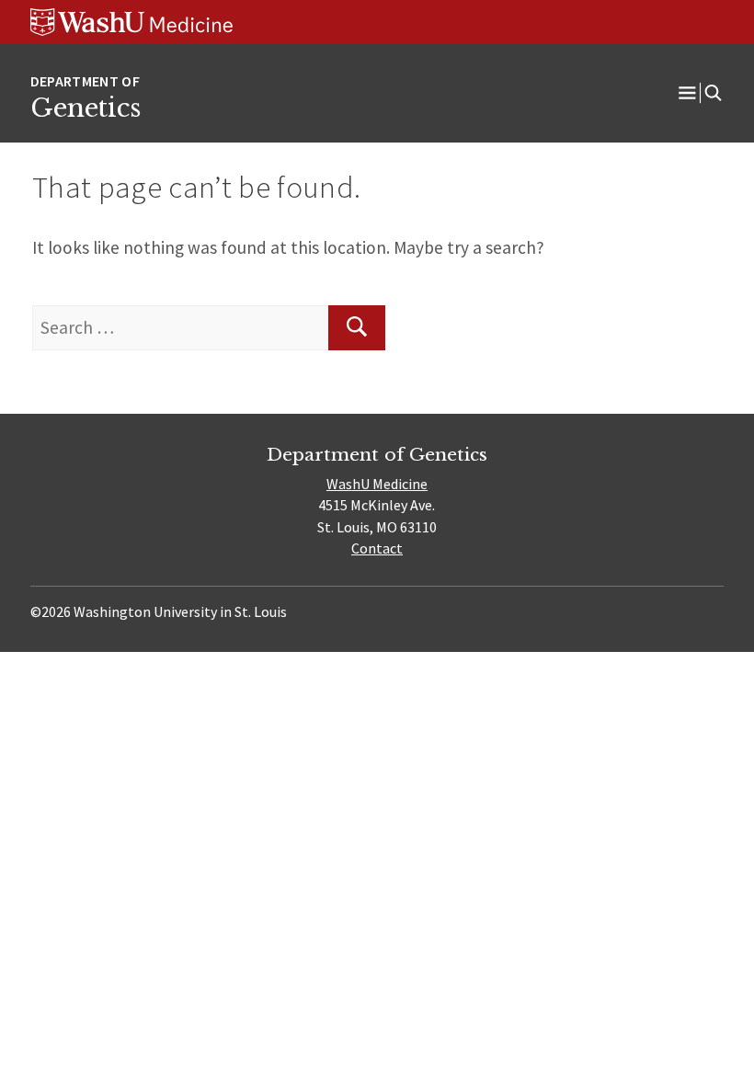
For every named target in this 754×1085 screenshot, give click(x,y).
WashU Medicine (377, 483)
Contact (377, 548)
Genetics (85, 107)
